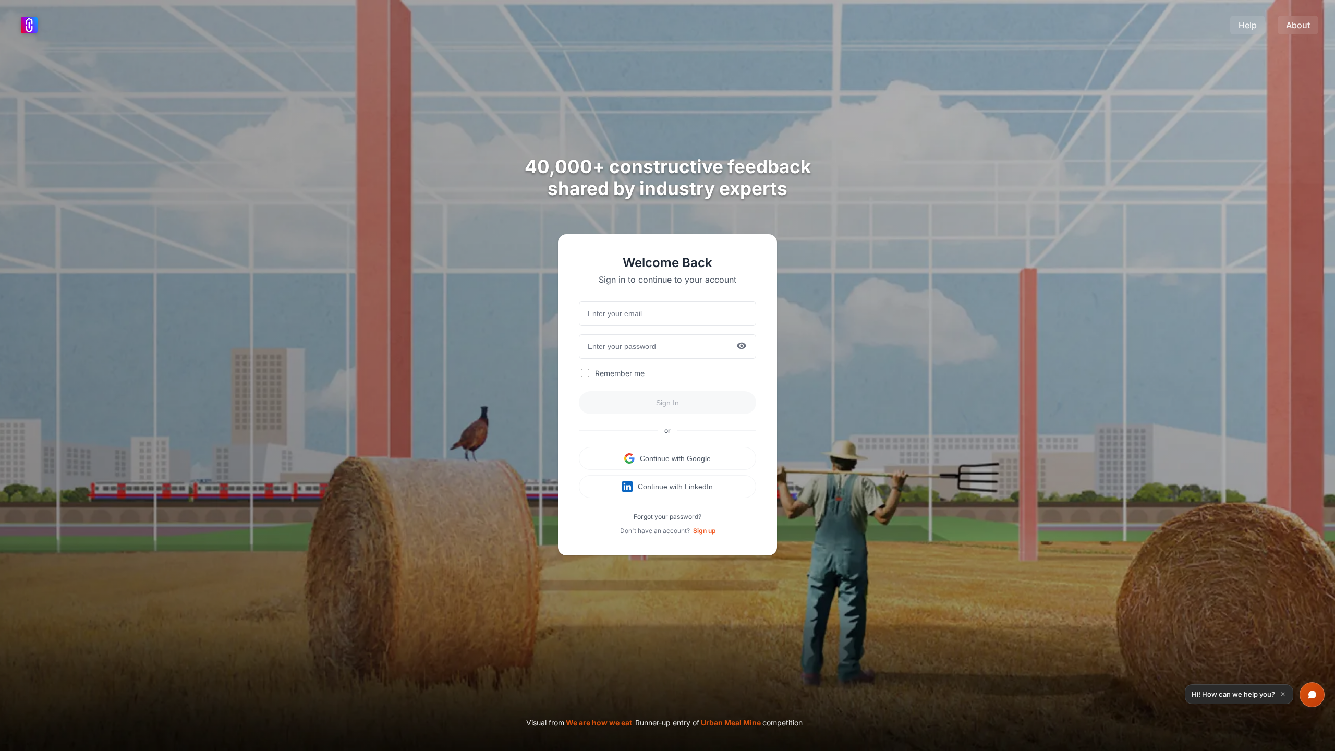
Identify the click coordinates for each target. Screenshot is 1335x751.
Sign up (704, 531)
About (1298, 25)
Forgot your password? (667, 516)
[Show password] (741, 346)
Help (1248, 25)
